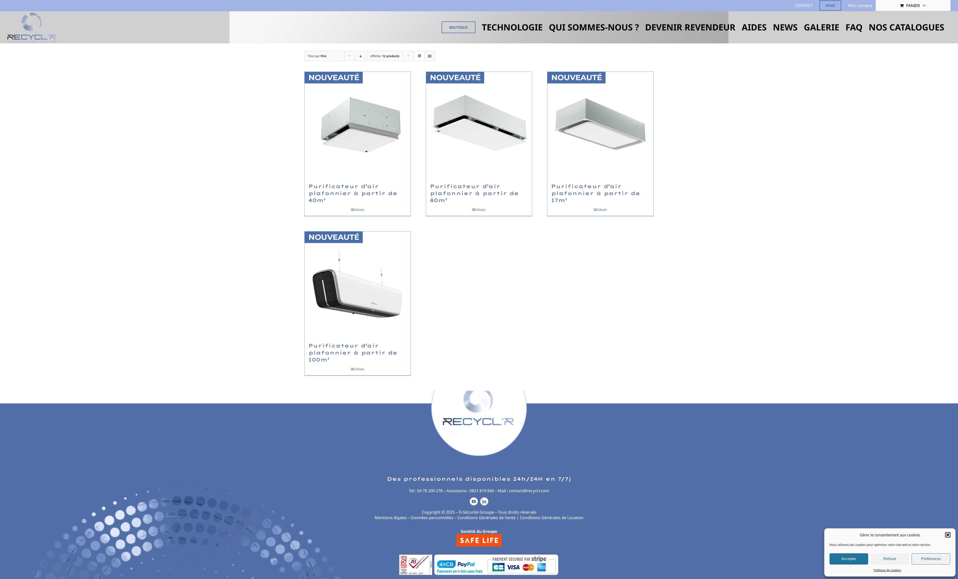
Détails (359, 210)
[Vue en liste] (429, 56)
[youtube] (474, 501)
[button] (947, 534)
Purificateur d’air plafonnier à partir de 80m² (474, 193)
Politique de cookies (887, 570)
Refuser (889, 559)
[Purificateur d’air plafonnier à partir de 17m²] (600, 125)
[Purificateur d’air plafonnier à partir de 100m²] (358, 285)
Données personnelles (432, 517)
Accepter (848, 559)
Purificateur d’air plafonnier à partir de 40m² (352, 193)
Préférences (931, 559)
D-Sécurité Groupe (476, 512)
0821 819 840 (482, 490)
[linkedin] (484, 501)
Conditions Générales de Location (552, 517)
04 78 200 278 (430, 490)
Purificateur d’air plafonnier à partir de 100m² (352, 353)
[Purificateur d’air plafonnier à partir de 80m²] (479, 125)
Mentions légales (391, 517)
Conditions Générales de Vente (486, 517)
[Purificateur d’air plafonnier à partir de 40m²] (358, 125)
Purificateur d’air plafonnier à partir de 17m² (595, 193)
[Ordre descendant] (360, 56)
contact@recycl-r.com (529, 490)
